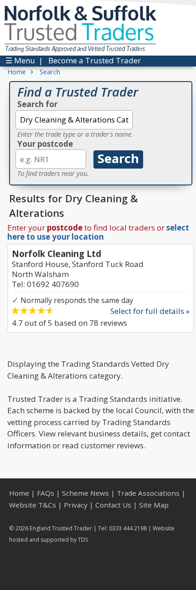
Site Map (154, 504)
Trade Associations (148, 493)
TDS (83, 540)
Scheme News (85, 493)
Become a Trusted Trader (94, 60)
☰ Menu (20, 60)
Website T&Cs (32, 504)
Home (19, 493)
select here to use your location (98, 232)
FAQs (45, 493)
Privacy (76, 504)
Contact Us (113, 504)
